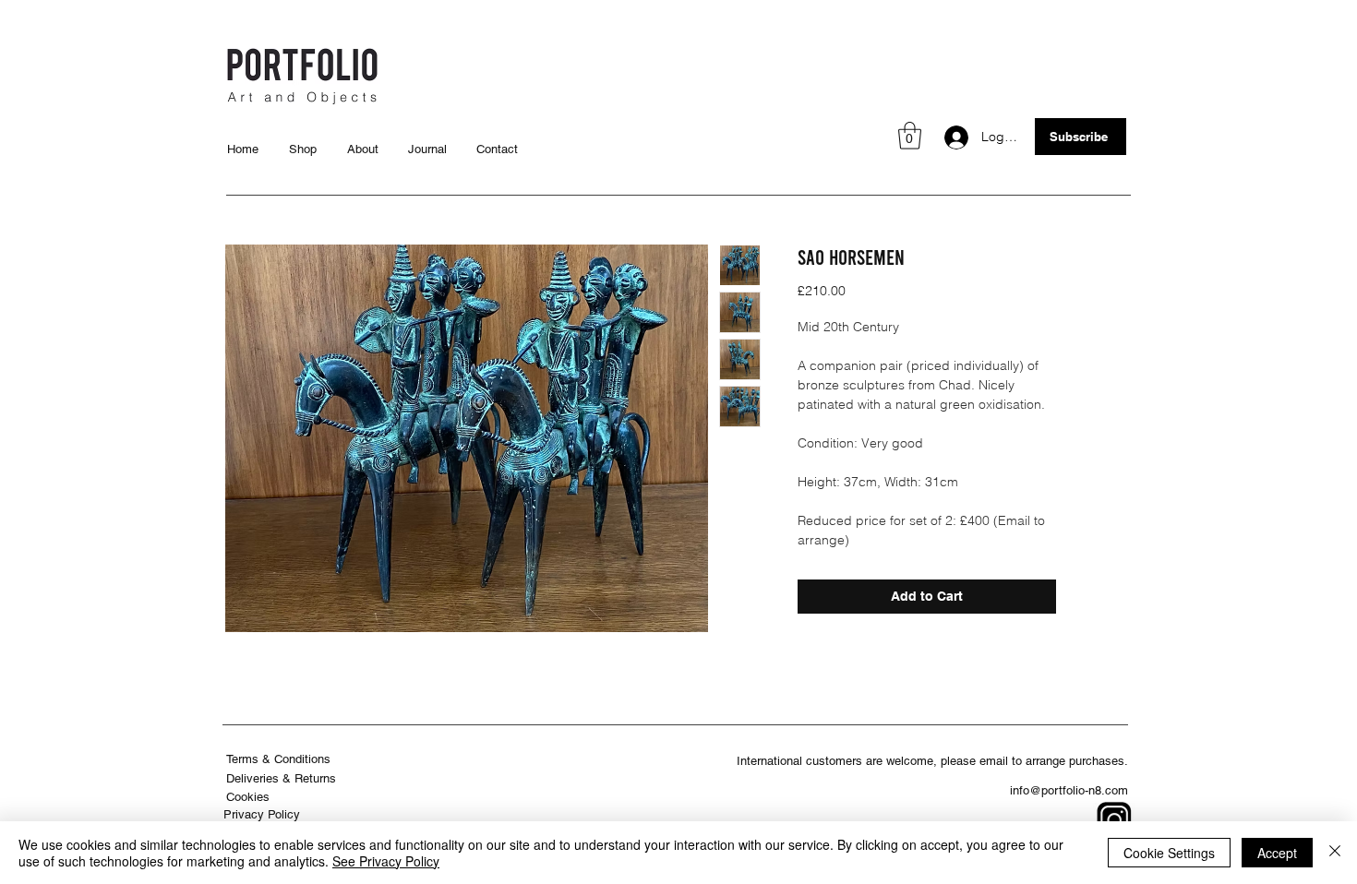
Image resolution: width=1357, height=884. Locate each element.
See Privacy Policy (385, 861)
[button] (909, 135)
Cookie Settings (1169, 852)
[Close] (1335, 852)
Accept (1277, 852)
